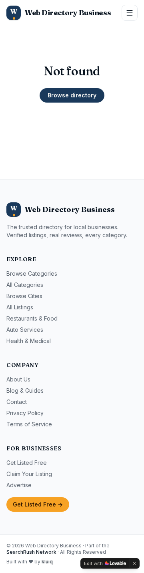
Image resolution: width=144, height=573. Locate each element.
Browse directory (72, 95)
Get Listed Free (26, 462)
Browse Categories (31, 273)
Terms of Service (29, 424)
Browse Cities (24, 296)
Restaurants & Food (32, 318)
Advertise (19, 485)
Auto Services (24, 329)
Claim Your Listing (29, 473)
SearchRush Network (31, 552)
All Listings (19, 307)
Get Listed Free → (38, 504)
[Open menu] (130, 13)
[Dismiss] (134, 563)
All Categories (24, 284)
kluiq (47, 562)
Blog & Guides (25, 390)
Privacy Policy (25, 413)
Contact (16, 401)
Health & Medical (28, 340)
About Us (18, 379)
